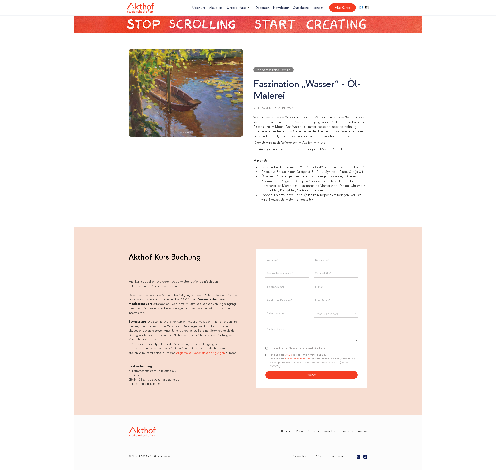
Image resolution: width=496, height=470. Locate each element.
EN (367, 8)
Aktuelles (215, 8)
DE (361, 8)
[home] (140, 7)
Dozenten (262, 8)
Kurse (299, 431)
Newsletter (281, 8)
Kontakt (317, 8)
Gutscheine (301, 8)
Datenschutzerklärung (298, 358)
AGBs (288, 354)
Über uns (198, 8)
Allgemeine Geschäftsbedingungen (201, 353)
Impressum (337, 456)
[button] (238, 8)
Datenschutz (299, 456)
